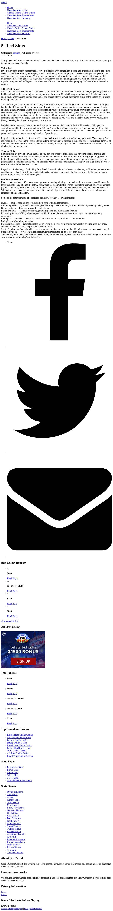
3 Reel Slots (12, 778)
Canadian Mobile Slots (17, 10)
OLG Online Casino (16, 750)
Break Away (13, 815)
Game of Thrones (15, 810)
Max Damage (13, 805)
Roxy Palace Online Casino (20, 735)
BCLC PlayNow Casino (18, 748)
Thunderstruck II (15, 852)
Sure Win (11, 850)
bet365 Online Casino (17, 742)
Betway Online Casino (17, 740)
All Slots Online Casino (18, 753)
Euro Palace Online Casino (19, 745)
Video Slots (12, 772)
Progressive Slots (15, 767)
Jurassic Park (13, 800)
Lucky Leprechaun (16, 842)
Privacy (3, 892)
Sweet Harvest (14, 826)
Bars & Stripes (14, 818)
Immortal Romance (16, 839)
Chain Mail (12, 794)
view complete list (9, 621)
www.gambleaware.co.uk (33, 909)
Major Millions (14, 823)
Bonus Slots (12, 770)
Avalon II (11, 836)
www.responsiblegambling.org (12, 909)
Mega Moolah (13, 844)
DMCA (4, 895)
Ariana (10, 797)
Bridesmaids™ (14, 831)
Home (10, 7)
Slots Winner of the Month (19, 780)
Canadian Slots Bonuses (18, 18)
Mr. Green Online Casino (19, 737)
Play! (9, 578)
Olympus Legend (15, 792)
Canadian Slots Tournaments (20, 15)
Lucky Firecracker (15, 807)
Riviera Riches (14, 847)
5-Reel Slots (12, 775)
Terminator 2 (13, 802)
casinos (11, 38)
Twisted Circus (14, 829)
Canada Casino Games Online (21, 12)
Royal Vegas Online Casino (20, 756)
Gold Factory (13, 821)
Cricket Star (12, 813)
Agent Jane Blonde (16, 834)
